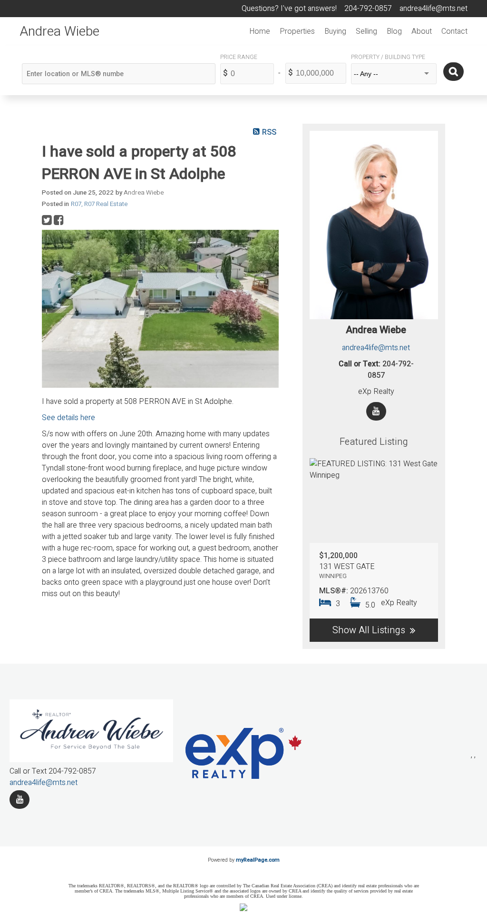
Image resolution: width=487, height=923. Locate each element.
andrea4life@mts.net (376, 347)
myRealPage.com (258, 860)
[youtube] (19, 799)
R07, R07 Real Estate (99, 204)
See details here (68, 417)
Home (259, 31)
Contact (454, 31)
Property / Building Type (388, 57)
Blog (394, 31)
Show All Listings (368, 630)
